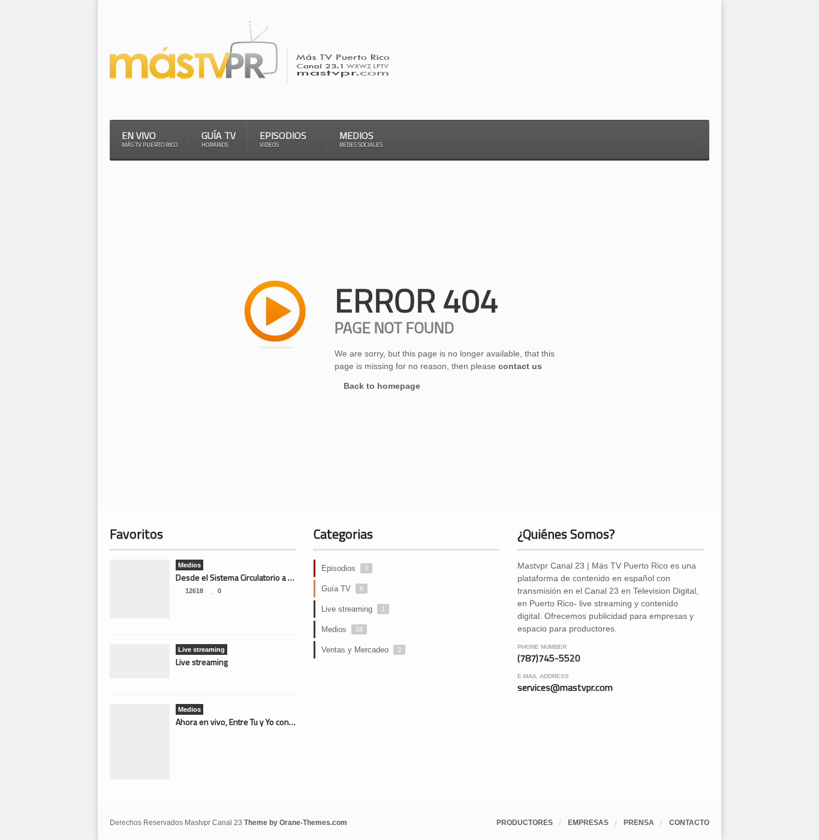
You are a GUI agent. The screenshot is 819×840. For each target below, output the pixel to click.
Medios (361, 138)
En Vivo (149, 138)
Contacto (689, 822)
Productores (524, 822)
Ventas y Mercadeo (361, 649)
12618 (194, 590)
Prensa (639, 822)
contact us (520, 366)
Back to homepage (380, 386)
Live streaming (202, 661)
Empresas (588, 822)
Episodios (344, 568)
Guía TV (218, 138)
